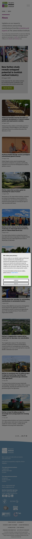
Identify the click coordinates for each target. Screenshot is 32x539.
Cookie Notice (14, 272)
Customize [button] (16, 280)
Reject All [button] (16, 283)
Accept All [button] (16, 276)
